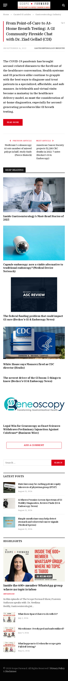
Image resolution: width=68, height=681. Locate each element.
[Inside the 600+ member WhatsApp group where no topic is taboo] (34, 564)
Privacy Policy (57, 668)
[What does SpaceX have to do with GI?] (9, 617)
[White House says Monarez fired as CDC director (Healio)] (34, 342)
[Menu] (5, 5)
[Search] (63, 5)
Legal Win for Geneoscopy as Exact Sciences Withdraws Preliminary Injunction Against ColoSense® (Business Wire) (31, 429)
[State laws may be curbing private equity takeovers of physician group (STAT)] (9, 487)
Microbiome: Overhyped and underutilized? (41, 628)
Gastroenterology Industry (49, 48)
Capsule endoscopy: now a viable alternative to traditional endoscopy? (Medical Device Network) (33, 268)
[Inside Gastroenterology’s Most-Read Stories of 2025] (34, 194)
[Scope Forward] (34, 5)
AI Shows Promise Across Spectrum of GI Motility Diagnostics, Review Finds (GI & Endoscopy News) (40, 503)
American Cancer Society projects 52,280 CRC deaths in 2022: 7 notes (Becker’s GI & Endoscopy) (50, 152)
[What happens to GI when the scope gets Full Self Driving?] (9, 647)
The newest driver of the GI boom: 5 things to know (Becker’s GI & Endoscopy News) (32, 379)
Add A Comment (34, 445)
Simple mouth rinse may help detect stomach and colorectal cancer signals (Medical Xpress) (38, 521)
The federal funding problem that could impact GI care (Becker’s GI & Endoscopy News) (33, 317)
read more (13, 122)
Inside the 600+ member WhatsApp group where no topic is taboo (32, 587)
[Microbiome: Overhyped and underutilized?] (9, 632)
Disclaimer (11, 671)
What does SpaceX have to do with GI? (38, 614)
